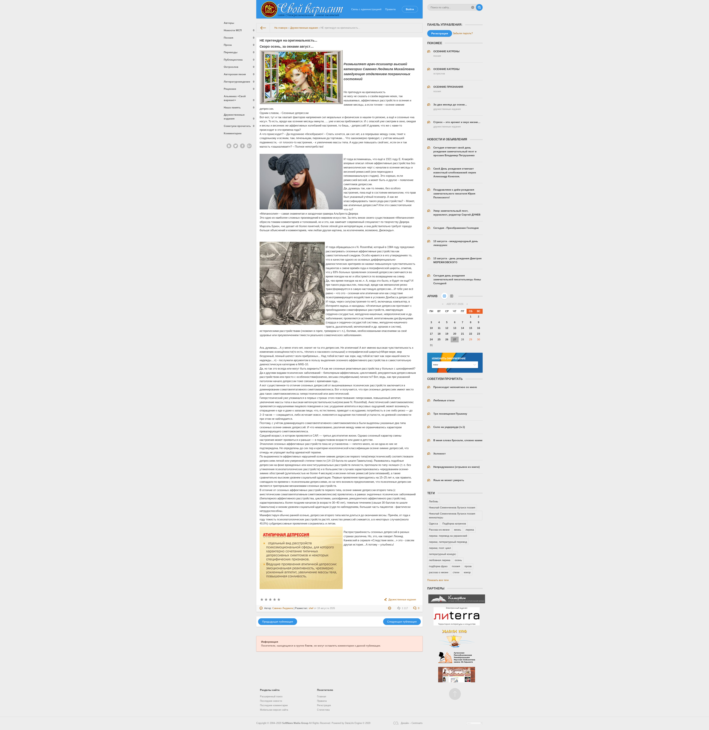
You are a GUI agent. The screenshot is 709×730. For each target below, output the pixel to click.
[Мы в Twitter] (235, 145)
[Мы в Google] (249, 145)
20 (454, 333)
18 (439, 333)
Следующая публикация (402, 621)
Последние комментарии (274, 705)
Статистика (323, 710)
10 (431, 327)
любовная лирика (439, 560)
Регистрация (324, 705)
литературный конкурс (442, 554)
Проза (239, 44)
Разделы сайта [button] (270, 689)
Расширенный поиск (271, 696)
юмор (467, 572)
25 (439, 339)
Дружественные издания (239, 116)
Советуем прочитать (239, 125)
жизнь (457, 529)
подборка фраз (438, 566)
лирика (469, 529)
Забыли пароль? (463, 33)
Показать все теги (438, 580)
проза (468, 566)
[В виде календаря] (444, 296)
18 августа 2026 (326, 608)
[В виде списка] (451, 296)
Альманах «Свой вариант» (239, 98)
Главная (321, 696)
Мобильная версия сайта (274, 710)
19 (446, 333)
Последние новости (271, 701)
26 (446, 339)
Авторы (229, 22)
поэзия (456, 566)
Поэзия (239, 37)
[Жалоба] (390, 608)
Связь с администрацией (366, 9)
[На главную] (263, 28)
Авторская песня (239, 74)
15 (470, 327)
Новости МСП (239, 30)
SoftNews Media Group (295, 723)
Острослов (239, 66)
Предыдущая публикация (277, 621)
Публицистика (239, 59)
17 (431, 333)
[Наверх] (455, 694)
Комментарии (233, 133)
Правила (390, 9)
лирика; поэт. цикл (440, 547)
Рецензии (239, 88)
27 (454, 339)
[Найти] (479, 7)
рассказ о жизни (438, 572)
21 (462, 333)
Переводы (239, 52)
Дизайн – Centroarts (411, 723)
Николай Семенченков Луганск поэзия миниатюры (452, 515)
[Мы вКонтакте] (229, 145)
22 (470, 333)
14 (462, 327)
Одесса (433, 523)
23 (478, 333)
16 (478, 327)
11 (439, 327)
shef (311, 608)
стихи (456, 572)
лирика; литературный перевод (448, 541)
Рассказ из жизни (439, 529)
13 (454, 327)
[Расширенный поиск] (472, 7)
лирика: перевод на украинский (448, 535)
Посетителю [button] (325, 689)
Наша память (239, 107)
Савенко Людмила (282, 608)
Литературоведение (239, 81)
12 (446, 327)
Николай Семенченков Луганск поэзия (452, 507)
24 (431, 339)
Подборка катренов (454, 523)
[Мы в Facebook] (242, 145)
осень (458, 560)
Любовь (433, 501)
